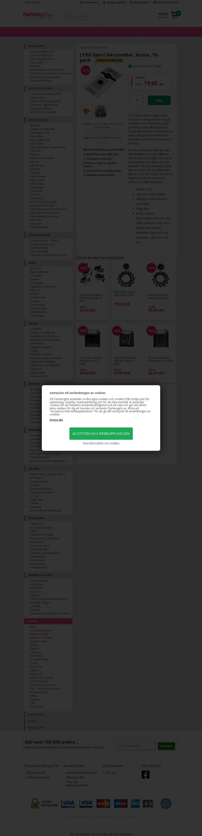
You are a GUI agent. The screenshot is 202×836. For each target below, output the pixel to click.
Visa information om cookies (101, 443)
